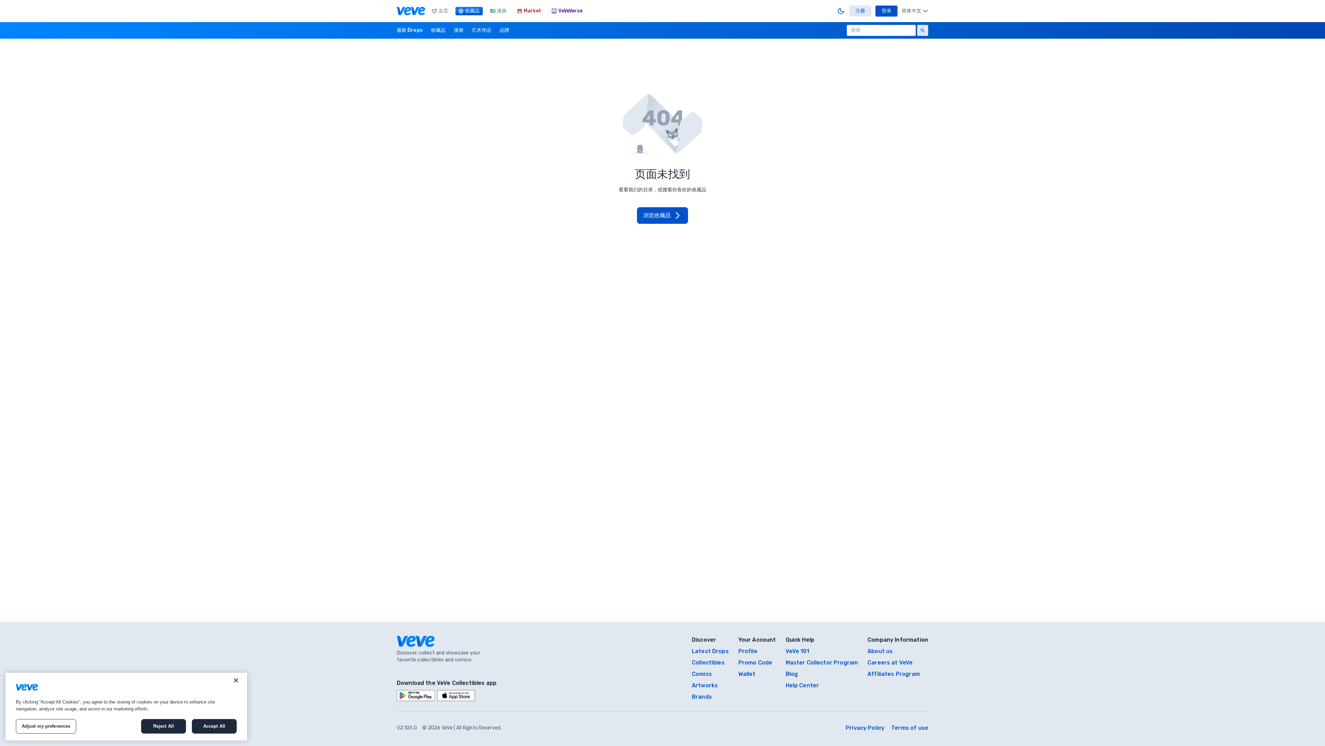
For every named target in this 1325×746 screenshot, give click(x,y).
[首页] (411, 11)
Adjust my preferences (46, 726)
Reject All (163, 726)
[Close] (236, 680)
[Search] (922, 30)
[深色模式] (841, 11)
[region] (126, 706)
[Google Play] (415, 695)
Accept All (214, 726)
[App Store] (456, 695)
